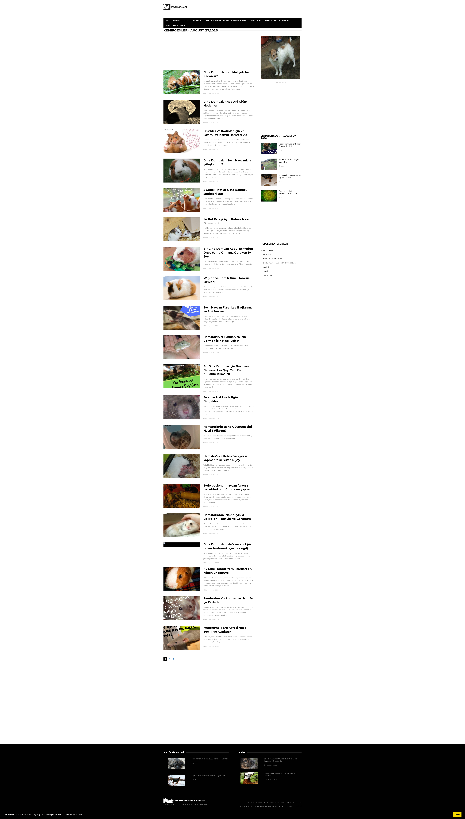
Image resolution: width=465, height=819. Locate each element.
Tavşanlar (256, 20)
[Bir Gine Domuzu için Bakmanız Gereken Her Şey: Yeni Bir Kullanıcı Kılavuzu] (181, 376)
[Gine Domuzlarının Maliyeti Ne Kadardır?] (181, 82)
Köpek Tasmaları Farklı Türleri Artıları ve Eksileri (290, 145)
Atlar (186, 20)
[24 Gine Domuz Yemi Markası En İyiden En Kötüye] (181, 579)
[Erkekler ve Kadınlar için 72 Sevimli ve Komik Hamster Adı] (181, 141)
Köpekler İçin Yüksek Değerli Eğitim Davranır (290, 176)
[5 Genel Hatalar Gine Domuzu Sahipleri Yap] (181, 200)
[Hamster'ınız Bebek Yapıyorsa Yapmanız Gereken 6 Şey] (181, 466)
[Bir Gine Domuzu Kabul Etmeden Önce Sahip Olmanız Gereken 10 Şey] (181, 259)
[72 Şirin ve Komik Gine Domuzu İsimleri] (181, 288)
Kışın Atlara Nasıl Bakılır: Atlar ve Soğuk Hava (208, 776)
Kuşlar (176, 20)
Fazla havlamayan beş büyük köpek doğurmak (209, 759)
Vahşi (265, 271)
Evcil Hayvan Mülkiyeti (176, 25)
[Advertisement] (208, 53)
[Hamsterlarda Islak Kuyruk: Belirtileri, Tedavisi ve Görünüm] (181, 525)
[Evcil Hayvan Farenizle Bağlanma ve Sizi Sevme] (181, 318)
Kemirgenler (268, 250)
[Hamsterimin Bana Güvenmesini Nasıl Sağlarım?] (181, 437)
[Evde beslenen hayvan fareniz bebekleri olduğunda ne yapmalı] (181, 496)
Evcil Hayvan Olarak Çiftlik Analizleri (279, 263)
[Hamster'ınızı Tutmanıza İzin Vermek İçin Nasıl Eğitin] (181, 347)
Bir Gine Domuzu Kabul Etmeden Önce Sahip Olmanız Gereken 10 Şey (228, 252)
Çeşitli (266, 267)
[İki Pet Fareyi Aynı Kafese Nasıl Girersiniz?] (181, 229)
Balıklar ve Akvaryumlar (277, 20)
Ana (167, 20)
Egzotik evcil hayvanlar (257, 803)
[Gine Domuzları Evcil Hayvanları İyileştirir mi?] (181, 171)
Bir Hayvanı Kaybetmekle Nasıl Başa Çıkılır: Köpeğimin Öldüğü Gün (280, 760)
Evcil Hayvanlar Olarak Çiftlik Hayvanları (226, 20)
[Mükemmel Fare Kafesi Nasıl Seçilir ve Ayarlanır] (181, 638)
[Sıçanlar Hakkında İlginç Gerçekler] (181, 407)
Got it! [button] (457, 815)
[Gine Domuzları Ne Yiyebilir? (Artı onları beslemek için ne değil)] (181, 544)
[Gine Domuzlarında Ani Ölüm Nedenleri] (181, 112)
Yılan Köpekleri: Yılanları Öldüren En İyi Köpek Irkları (277, 63)
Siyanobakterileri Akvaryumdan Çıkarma (288, 192)
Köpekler (197, 20)
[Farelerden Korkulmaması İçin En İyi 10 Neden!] (181, 608)
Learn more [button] (78, 815)
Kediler (290, 806)
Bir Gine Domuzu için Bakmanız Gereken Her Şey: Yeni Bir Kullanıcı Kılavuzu (227, 370)
